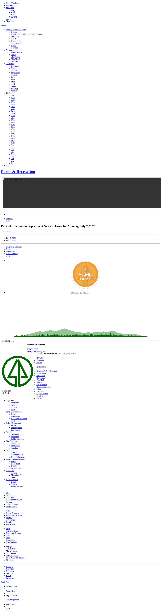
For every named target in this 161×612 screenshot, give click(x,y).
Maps (13, 477)
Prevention (15, 430)
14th (13, 134)
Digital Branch (42, 394)
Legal (13, 482)
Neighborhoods (17, 455)
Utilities (14, 466)
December (15, 66)
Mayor (39, 382)
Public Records (17, 486)
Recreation (15, 416)
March (13, 86)
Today (13, 55)
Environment (16, 468)
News (13, 39)
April (13, 84)
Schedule (14, 405)
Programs (15, 403)
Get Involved (16, 43)
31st (12, 95)
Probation (15, 437)
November (15, 68)
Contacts (14, 48)
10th (13, 143)
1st (12, 163)
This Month (15, 59)
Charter (14, 473)
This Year (15, 61)
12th (13, 138)
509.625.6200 (32, 349)
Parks (13, 414)
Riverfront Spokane (19, 419)
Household (15, 464)
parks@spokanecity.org (36, 351)
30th (13, 97)
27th (13, 104)
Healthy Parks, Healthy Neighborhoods (26, 34)
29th (13, 100)
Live (13, 409)
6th (12, 152)
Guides (14, 32)
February (14, 88)
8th (12, 147)
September (15, 73)
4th (12, 156)
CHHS (14, 452)
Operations (15, 443)
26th (13, 107)
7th (12, 150)
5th (12, 154)
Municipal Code (17, 475)
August (14, 75)
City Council (41, 385)
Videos (14, 407)
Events (39, 398)
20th (13, 120)
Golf (13, 421)
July (12, 77)
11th (12, 140)
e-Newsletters (16, 52)
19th (13, 122)
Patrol (13, 425)
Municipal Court (17, 434)
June (13, 79)
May (13, 82)
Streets (13, 461)
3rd (12, 159)
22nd (13, 116)
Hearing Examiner (43, 387)
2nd (12, 161)
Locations (40, 391)
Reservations (16, 41)
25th (13, 109)
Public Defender (17, 439)
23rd (13, 113)
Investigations (16, 428)
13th (13, 136)
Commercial (41, 373)
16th (13, 129)
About (13, 45)
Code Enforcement (18, 457)
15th (13, 131)
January (14, 91)
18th (13, 125)
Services (39, 396)
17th (13, 127)
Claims (14, 484)
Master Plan (16, 36)
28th (13, 102)
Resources (40, 378)
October (14, 70)
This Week (15, 57)
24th (13, 111)
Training (14, 448)
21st (12, 118)
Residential (40, 376)
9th (12, 145)
